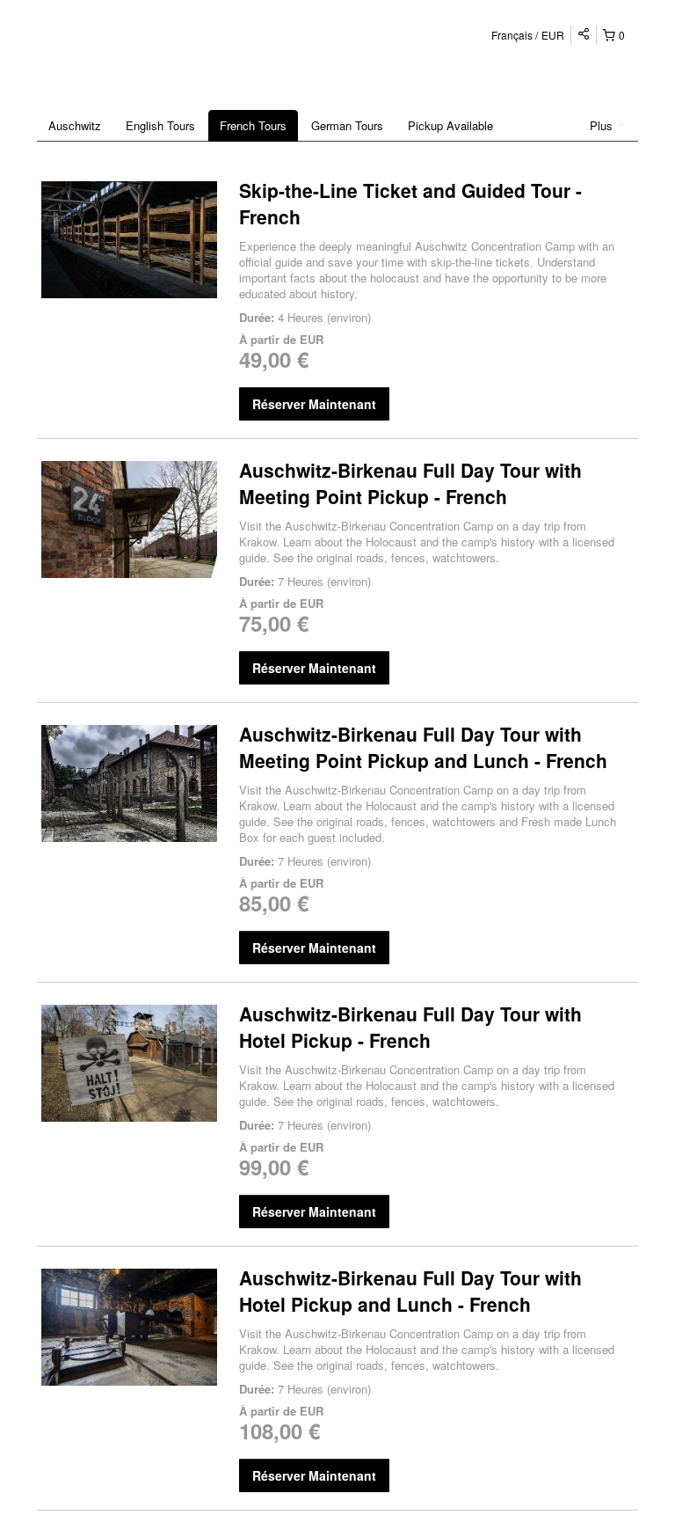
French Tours (253, 125)
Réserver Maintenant (314, 404)
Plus (603, 125)
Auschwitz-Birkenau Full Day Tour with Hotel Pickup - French (410, 1026)
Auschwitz (74, 125)
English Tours (160, 125)
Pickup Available (450, 125)
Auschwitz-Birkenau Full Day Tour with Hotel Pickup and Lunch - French (410, 1290)
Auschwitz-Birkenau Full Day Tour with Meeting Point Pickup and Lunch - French (423, 747)
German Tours (347, 125)
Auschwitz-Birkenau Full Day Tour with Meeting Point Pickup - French (410, 483)
